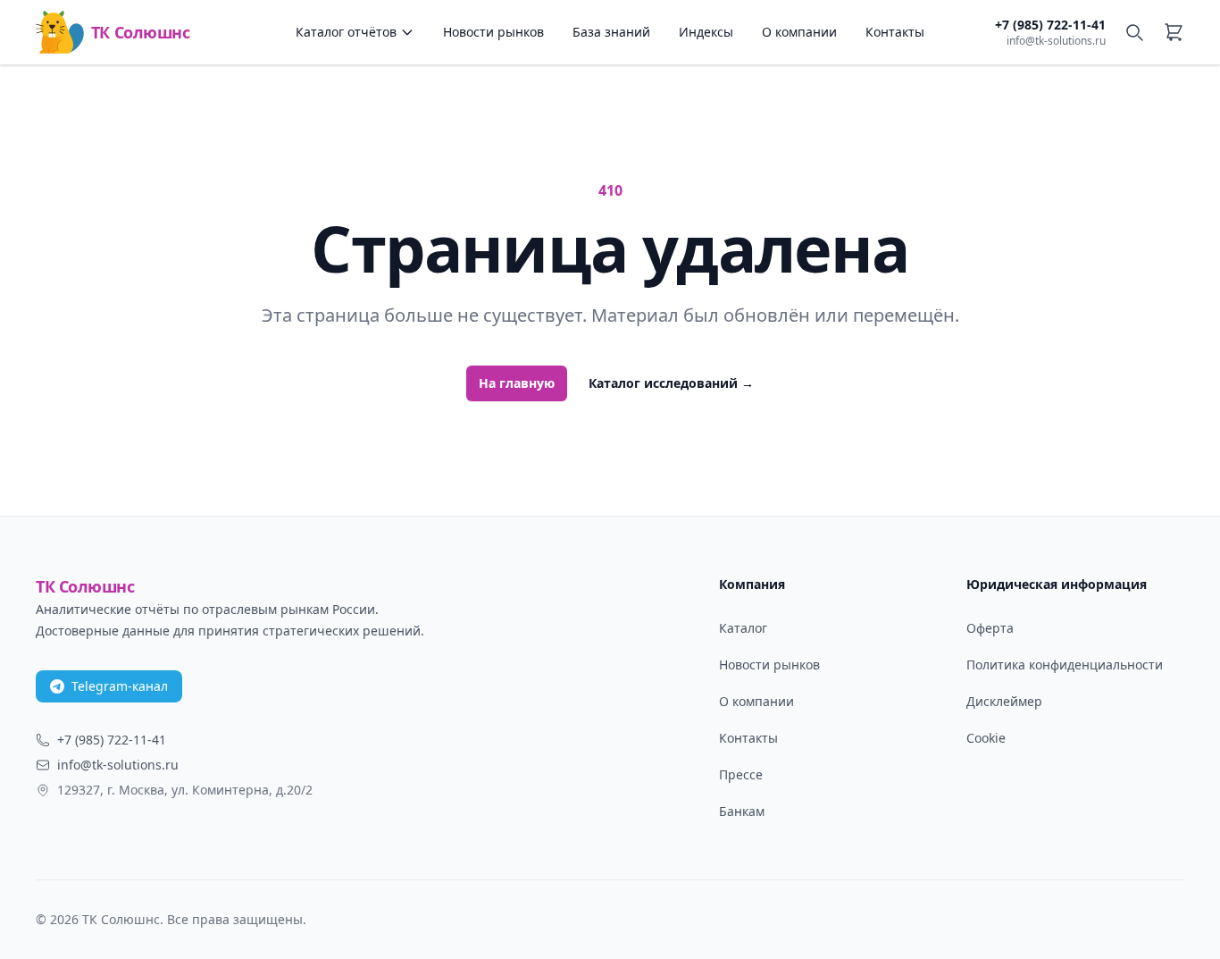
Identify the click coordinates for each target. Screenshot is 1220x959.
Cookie (986, 737)
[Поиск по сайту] (1134, 32)
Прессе (741, 774)
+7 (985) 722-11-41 (1050, 24)
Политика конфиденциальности (1064, 664)
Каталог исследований (671, 382)
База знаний (611, 31)
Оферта (990, 627)
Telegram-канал (119, 685)
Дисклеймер (1004, 701)
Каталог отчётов (346, 31)
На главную (517, 382)
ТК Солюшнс (140, 32)
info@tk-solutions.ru (1056, 41)
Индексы (706, 31)
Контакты (894, 31)
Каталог (743, 627)
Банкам (742, 811)
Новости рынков (493, 31)
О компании (799, 31)
